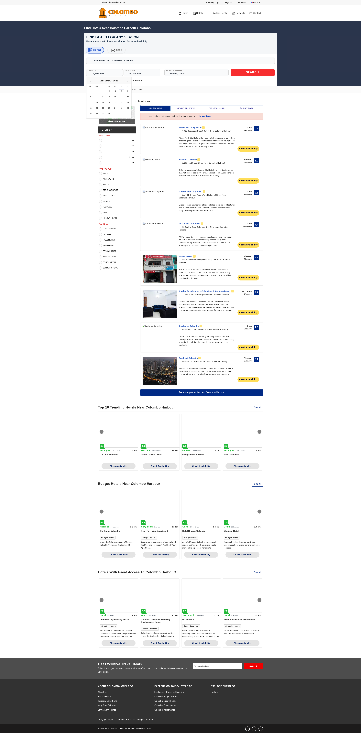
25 (122, 108)
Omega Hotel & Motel (193, 454)
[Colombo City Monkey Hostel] (118, 595)
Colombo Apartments (164, 710)
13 (91, 102)
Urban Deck (188, 619)
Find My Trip (212, 2)
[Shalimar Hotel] (242, 507)
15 (103, 102)
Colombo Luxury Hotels (165, 701)
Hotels (97, 50)
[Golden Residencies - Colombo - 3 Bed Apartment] (160, 304)
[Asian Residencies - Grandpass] (242, 595)
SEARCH (252, 72)
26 (128, 108)
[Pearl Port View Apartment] (160, 507)
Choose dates (204, 116)
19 (128, 102)
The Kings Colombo (110, 531)
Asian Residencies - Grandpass (239, 619)
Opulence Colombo (189, 326)
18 (122, 102)
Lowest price (186, 108)
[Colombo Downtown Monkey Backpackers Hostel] (160, 595)
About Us (102, 692)
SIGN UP (253, 666)
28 (97, 113)
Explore (214, 692)
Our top (155, 108)
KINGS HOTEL (186, 256)
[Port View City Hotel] (160, 223)
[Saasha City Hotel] (160, 159)
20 (91, 108)
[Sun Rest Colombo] (160, 371)
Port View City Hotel (190, 223)
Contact (256, 13)
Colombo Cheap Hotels (165, 705)
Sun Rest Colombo (188, 358)
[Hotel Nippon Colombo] (201, 507)
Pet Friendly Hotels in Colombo (169, 692)
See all (257, 407)
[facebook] (247, 729)
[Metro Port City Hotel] (160, 127)
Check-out (130, 70)
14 (97, 102)
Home (184, 13)
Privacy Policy (104, 696)
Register (241, 2)
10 (115, 96)
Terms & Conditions (107, 701)
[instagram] (260, 729)
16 (109, 102)
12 (128, 96)
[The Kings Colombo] (118, 507)
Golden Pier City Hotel (191, 191)
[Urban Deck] (201, 595)
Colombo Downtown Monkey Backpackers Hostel (155, 620)
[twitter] (254, 729)
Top (246, 108)
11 (121, 96)
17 (115, 102)
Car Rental (221, 13)
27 (91, 113)
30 (109, 113)
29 (103, 113)
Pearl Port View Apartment (154, 531)
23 (109, 108)
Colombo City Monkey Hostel (114, 619)
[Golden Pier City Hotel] (160, 191)
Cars (119, 50)
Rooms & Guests (174, 70)
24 (115, 108)
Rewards (240, 13)
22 (103, 108)
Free (216, 108)
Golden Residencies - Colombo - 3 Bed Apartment (205, 291)
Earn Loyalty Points (107, 710)
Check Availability (248, 148)
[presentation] (101, 432)
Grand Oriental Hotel (151, 454)
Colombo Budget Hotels (165, 696)
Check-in (92, 70)
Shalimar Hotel (231, 531)
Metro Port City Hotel (190, 127)
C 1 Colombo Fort (109, 454)
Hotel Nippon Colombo (193, 531)
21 (97, 108)
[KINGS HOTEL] (160, 269)
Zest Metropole (231, 454)
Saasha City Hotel (188, 159)
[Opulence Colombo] (160, 326)
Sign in (228, 2)
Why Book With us (107, 705)
